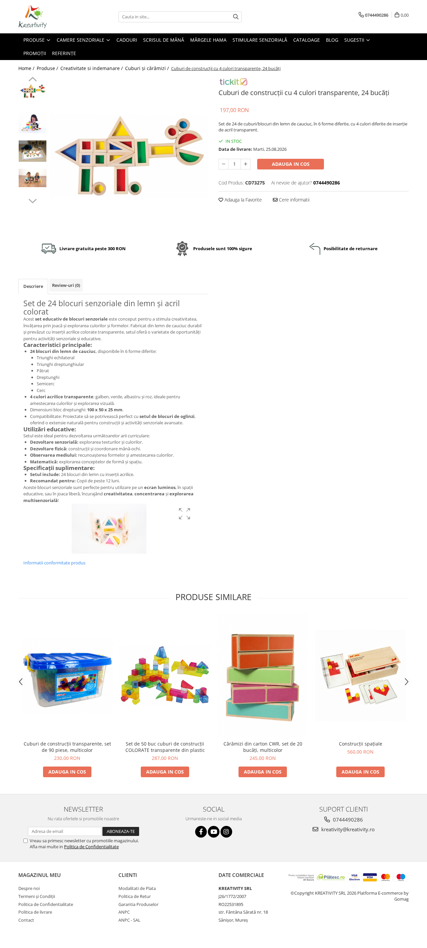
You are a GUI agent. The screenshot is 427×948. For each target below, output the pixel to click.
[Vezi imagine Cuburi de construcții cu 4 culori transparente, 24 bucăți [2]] (32, 151)
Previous (32, 80)
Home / (27, 68)
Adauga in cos (291, 164)
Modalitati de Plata (137, 888)
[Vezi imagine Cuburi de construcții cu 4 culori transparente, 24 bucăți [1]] (32, 122)
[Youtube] (214, 832)
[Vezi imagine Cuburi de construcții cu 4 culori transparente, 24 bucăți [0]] (32, 91)
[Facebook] (201, 832)
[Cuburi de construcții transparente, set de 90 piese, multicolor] (67, 675)
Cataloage (306, 40)
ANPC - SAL (129, 920)
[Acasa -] (51, 16)
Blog (332, 40)
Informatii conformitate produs (54, 563)
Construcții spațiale (360, 744)
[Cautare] (236, 16)
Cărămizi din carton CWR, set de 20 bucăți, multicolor (263, 747)
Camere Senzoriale (81, 40)
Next (32, 200)
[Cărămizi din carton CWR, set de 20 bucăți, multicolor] (262, 675)
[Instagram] (226, 832)
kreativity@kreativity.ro (347, 829)
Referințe (64, 53)
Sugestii (355, 40)
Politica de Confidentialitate (91, 847)
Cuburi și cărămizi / (147, 68)
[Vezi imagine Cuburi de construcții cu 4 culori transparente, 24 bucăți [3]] (32, 178)
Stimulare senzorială (260, 40)
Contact (26, 920)
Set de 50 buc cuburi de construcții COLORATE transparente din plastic (165, 747)
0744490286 (347, 819)
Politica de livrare (35, 912)
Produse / (48, 68)
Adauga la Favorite (242, 199)
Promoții (34, 53)
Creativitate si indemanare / (92, 68)
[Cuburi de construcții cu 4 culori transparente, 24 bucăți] (129, 155)
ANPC (124, 912)
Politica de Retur (134, 896)
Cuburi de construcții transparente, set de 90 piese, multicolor (67, 747)
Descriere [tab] (33, 286)
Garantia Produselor (138, 904)
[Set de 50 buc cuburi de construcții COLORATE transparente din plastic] (164, 675)
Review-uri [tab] (66, 285)
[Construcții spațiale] (360, 675)
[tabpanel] (129, 155)
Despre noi (29, 888)
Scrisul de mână (163, 40)
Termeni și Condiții (36, 896)
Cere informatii (294, 199)
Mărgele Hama (208, 40)
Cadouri (126, 40)
